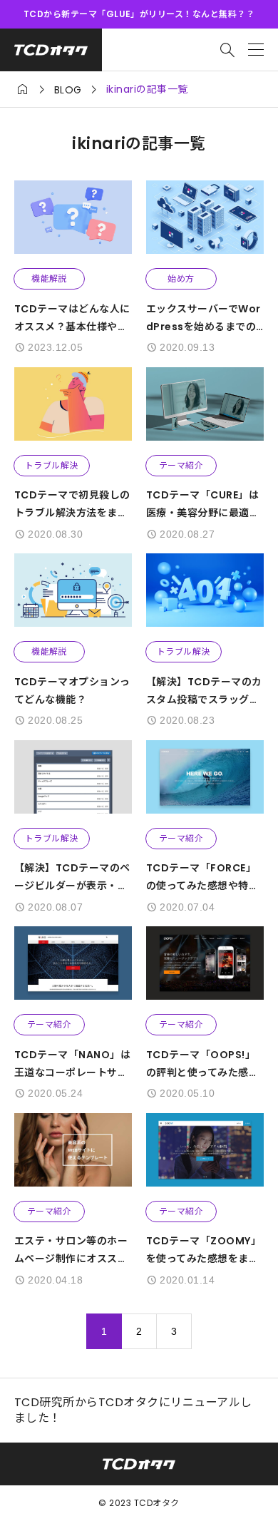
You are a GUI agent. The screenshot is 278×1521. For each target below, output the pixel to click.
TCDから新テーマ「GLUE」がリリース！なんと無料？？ (139, 14)
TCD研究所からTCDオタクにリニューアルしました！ (133, 1410)
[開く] (256, 50)
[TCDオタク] (51, 50)
